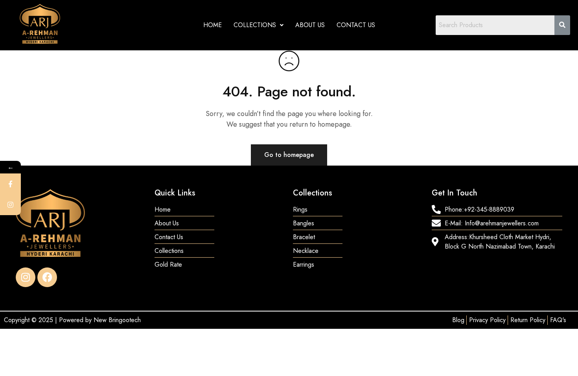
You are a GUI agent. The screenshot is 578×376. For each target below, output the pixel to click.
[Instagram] (25, 277)
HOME (212, 24)
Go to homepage (289, 154)
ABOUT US (310, 24)
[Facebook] (47, 277)
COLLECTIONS (255, 24)
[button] (258, 25)
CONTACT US (356, 24)
